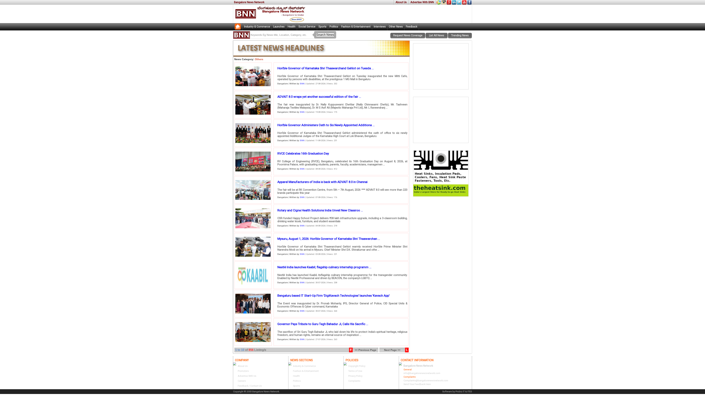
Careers (242, 381)
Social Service (307, 26)
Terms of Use (355, 371)
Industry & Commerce (257, 26)
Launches (279, 26)
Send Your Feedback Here (417, 384)
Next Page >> (392, 350)
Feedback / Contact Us (250, 385)
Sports (322, 26)
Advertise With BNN (422, 2)
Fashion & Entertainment (355, 26)
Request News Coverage (407, 35)
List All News (436, 35)
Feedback (411, 26)
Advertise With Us (247, 376)
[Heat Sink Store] (440, 195)
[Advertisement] (440, 66)
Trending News (460, 35)
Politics (334, 26)
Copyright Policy (356, 366)
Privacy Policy (355, 376)
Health (291, 26)
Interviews (380, 26)
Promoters (243, 371)
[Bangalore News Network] (238, 28)
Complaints (354, 381)
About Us (401, 2)
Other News (396, 26)
